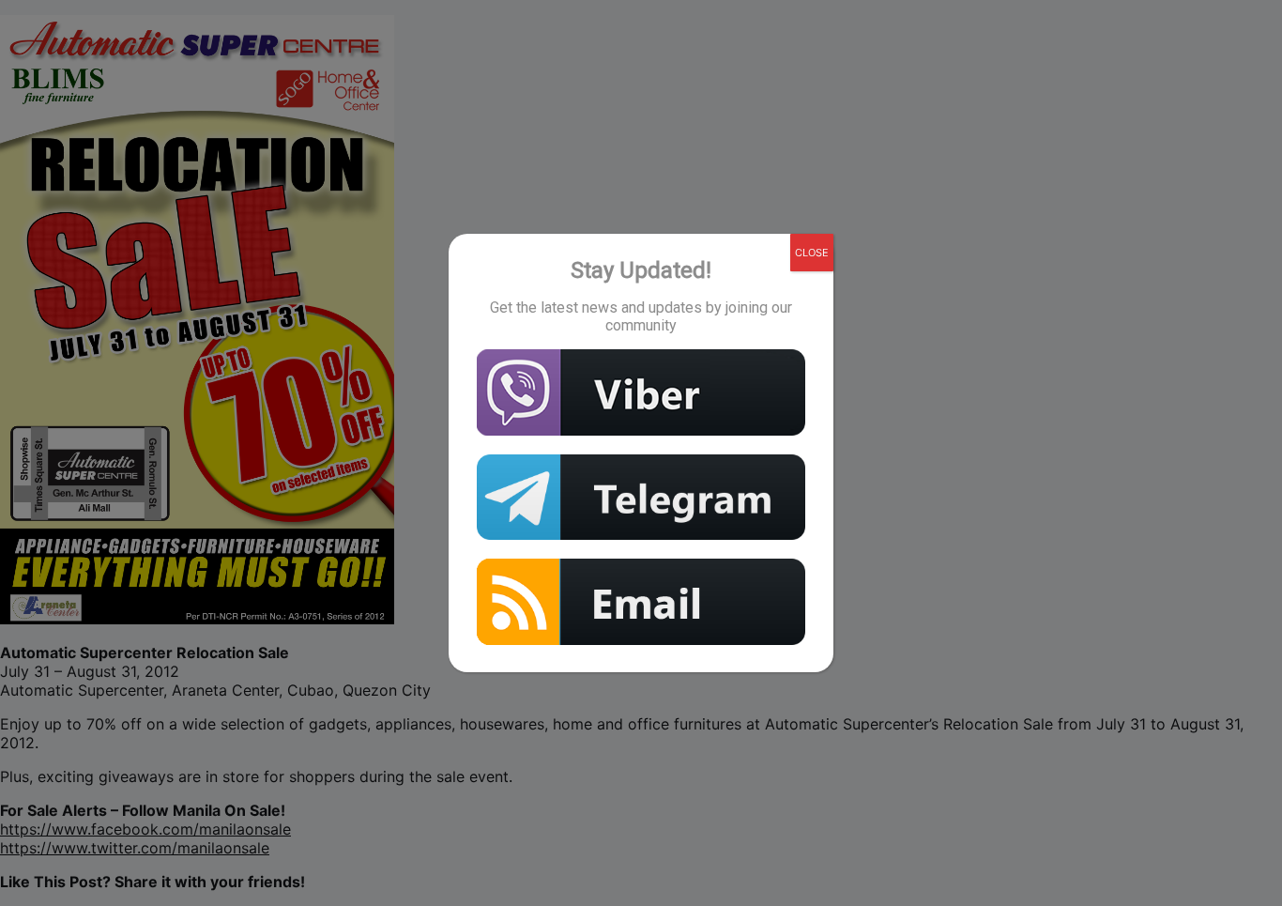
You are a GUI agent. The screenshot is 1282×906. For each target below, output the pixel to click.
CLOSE (812, 252)
